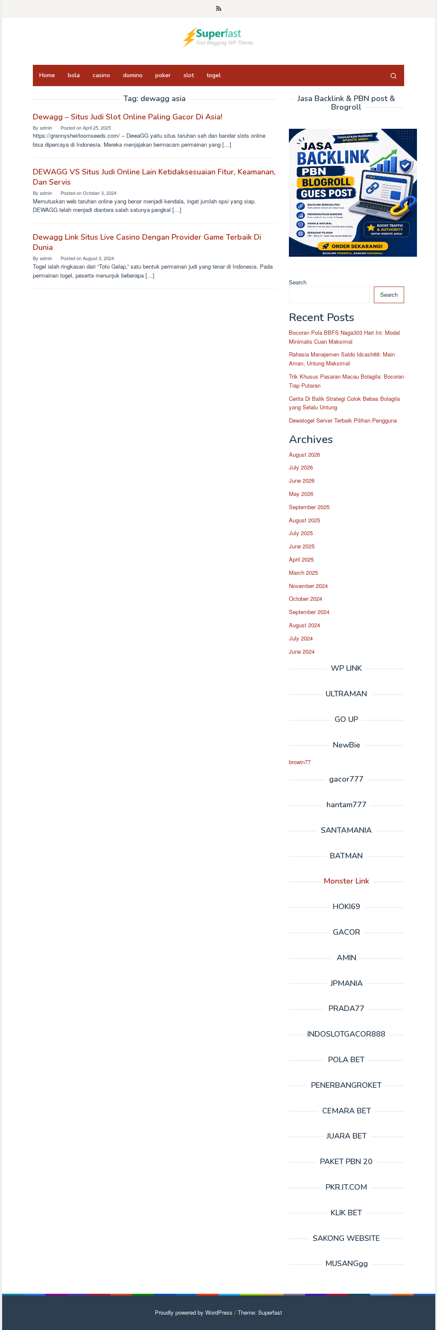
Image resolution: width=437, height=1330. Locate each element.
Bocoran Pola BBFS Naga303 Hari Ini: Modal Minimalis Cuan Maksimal (344, 336)
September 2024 (309, 612)
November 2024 (308, 586)
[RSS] (218, 9)
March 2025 (303, 572)
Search (297, 282)
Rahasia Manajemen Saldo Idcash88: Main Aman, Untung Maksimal (342, 358)
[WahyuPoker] (218, 36)
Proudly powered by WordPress (194, 1312)
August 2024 (304, 625)
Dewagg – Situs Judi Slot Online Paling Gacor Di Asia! (127, 117)
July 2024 (301, 638)
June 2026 (302, 480)
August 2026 (304, 454)
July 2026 (301, 467)
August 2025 (304, 520)
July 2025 (301, 533)
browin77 (300, 762)
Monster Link (346, 881)
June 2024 (302, 651)
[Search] (393, 75)
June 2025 (302, 546)
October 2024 (305, 598)
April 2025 (301, 559)
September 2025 (309, 507)
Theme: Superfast (260, 1312)
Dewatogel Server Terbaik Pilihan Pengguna (343, 420)
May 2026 (301, 494)
